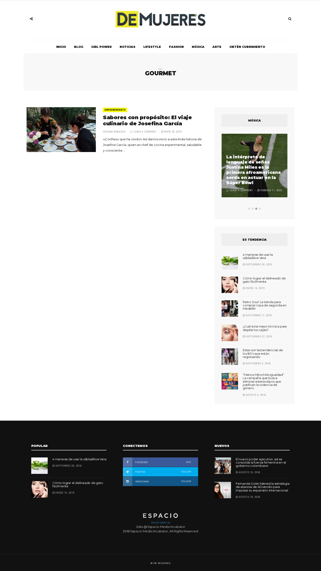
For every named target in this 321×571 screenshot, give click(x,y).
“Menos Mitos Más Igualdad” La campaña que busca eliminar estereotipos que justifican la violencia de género (263, 381)
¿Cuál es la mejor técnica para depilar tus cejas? (265, 327)
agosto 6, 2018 (255, 395)
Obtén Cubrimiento (247, 47)
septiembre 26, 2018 (258, 264)
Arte (216, 47)
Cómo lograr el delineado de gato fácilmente (264, 279)
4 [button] (260, 209)
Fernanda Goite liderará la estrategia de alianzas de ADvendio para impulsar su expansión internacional (263, 487)
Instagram (163, 481)
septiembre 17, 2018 (258, 315)
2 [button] (253, 209)
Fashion (176, 47)
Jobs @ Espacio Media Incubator (160, 527)
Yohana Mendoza (114, 131)
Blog (78, 47)
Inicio (61, 47)
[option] (254, 166)
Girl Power (101, 47)
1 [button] (249, 209)
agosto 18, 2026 (249, 472)
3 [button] (256, 209)
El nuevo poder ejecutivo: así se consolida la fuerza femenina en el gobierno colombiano (261, 462)
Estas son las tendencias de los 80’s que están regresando (263, 353)
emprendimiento (115, 110)
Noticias (127, 47)
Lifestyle (152, 47)
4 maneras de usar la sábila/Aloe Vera (258, 256)
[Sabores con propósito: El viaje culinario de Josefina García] (61, 129)
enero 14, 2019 (255, 288)
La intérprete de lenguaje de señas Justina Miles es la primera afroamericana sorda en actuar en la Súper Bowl (253, 169)
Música (198, 47)
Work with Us (160, 522)
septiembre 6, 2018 (258, 363)
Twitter (163, 471)
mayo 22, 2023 (172, 131)
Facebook (163, 462)
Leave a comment (145, 131)
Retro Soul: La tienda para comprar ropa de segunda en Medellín (264, 305)
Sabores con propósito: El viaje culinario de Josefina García (147, 120)
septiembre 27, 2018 (258, 336)
